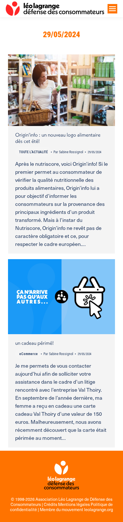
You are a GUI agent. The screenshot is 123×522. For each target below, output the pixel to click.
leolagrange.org (98, 509)
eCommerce (28, 354)
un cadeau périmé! (34, 343)
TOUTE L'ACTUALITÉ (33, 152)
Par (68, 152)
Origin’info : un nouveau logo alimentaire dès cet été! (57, 137)
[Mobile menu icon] (112, 8)
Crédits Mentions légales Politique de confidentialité (61, 507)
